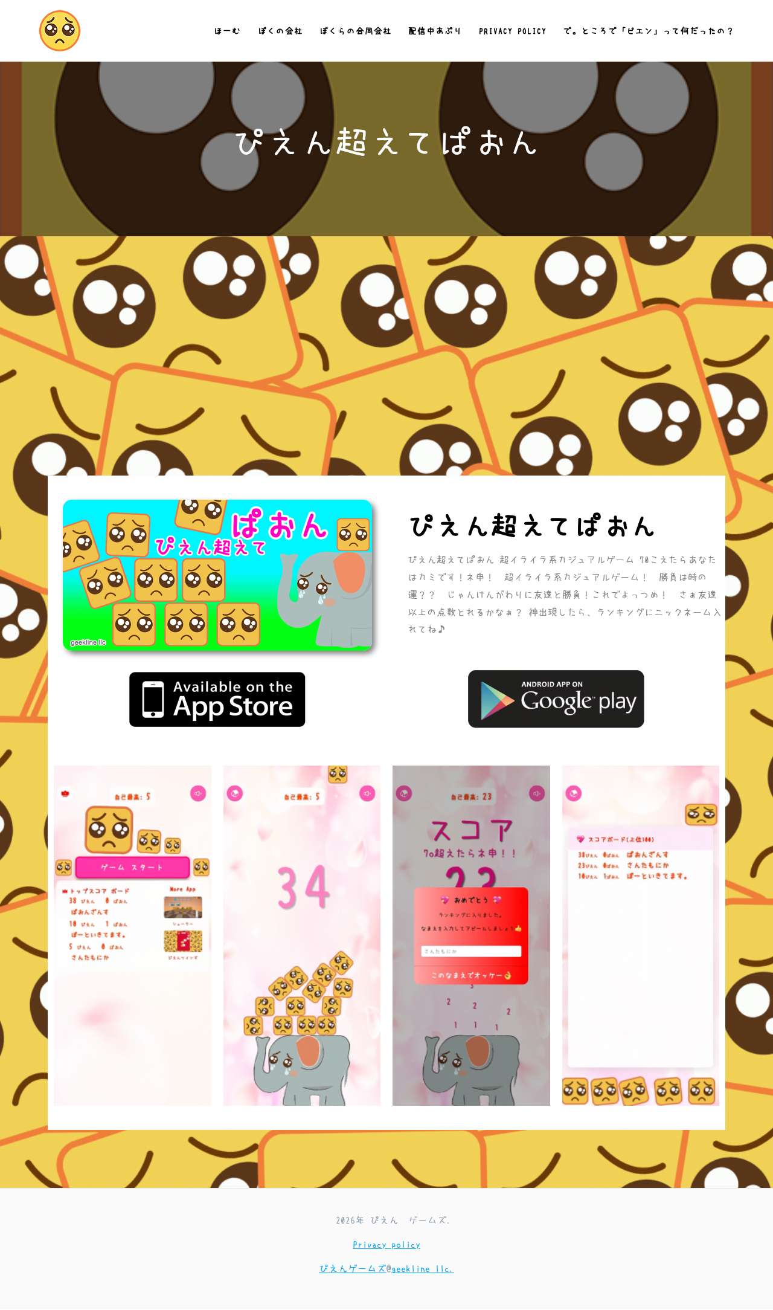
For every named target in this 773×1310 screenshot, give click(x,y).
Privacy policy (513, 31)
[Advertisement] (386, 384)
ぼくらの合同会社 (355, 31)
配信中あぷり (435, 31)
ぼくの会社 (280, 31)
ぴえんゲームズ (352, 1268)
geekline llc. (422, 1268)
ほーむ (227, 31)
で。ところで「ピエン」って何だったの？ (649, 31)
